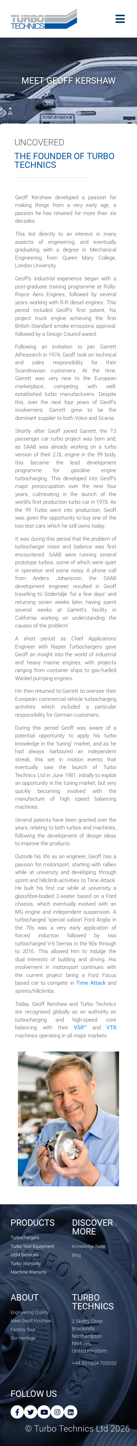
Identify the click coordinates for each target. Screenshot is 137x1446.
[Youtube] (44, 1412)
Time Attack (91, 983)
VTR (111, 1027)
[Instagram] (57, 1412)
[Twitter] (30, 1412)
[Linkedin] (70, 1412)
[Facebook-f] (17, 1412)
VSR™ (80, 1027)
